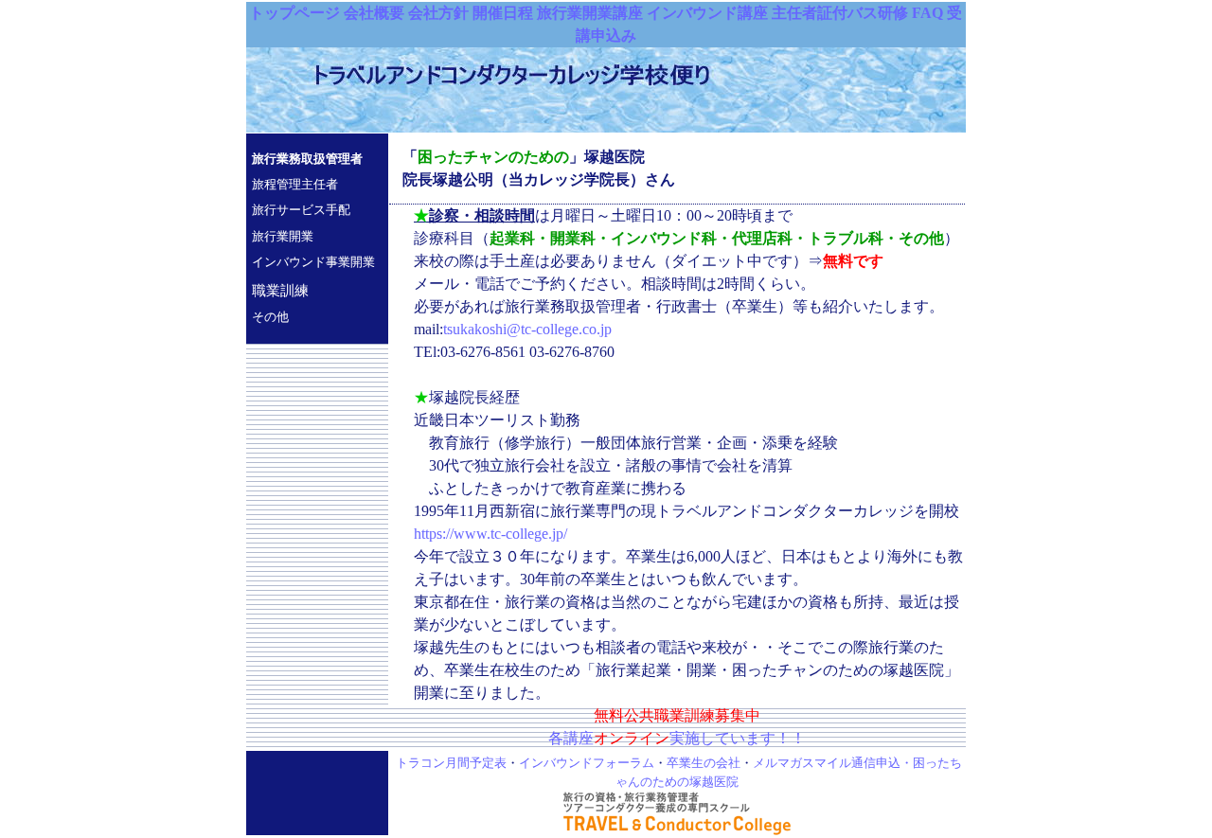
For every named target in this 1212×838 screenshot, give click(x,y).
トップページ (294, 13)
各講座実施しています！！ (677, 738)
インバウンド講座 (707, 13)
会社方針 (438, 13)
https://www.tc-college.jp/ (490, 534)
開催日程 (502, 13)
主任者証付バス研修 (840, 13)
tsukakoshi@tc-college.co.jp (527, 329)
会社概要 (374, 13)
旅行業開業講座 (590, 13)
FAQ (927, 13)
